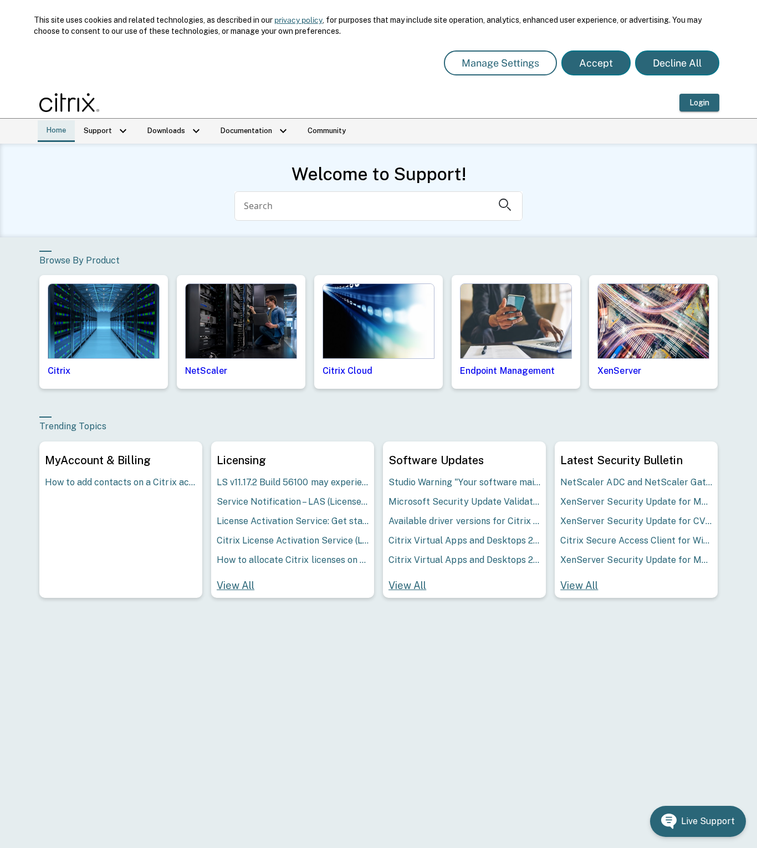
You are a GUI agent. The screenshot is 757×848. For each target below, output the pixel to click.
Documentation (255, 131)
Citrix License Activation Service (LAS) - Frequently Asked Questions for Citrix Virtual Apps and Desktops (293, 540)
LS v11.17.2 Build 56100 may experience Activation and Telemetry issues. (293, 482)
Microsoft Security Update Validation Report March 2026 (464, 501)
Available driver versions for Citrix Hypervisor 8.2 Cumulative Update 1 (464, 521)
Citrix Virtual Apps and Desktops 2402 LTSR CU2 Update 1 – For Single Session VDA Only (464, 540)
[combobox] (362, 206)
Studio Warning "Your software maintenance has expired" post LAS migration (464, 482)
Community (327, 130)
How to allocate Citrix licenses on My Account (293, 560)
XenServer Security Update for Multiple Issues (636, 501)
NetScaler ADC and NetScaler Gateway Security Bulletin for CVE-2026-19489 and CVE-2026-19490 (636, 482)
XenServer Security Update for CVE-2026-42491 (636, 521)
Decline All (677, 63)
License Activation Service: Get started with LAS (293, 521)
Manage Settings (500, 63)
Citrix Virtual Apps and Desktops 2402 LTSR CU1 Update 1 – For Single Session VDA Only (464, 560)
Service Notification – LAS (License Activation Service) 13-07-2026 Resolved (293, 501)
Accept (596, 63)
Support (107, 131)
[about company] (73, 103)
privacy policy (298, 20)
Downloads (175, 131)
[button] (698, 821)
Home (56, 130)
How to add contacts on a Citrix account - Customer (121, 482)
